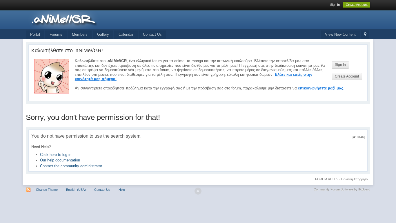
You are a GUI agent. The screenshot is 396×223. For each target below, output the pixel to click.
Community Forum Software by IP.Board (342, 189)
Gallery (103, 34)
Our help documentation (60, 160)
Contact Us (152, 34)
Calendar (126, 34)
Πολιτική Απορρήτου (355, 179)
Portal (35, 34)
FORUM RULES (326, 179)
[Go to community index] (78, 19)
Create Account (357, 4)
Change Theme (47, 189)
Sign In (335, 4)
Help (122, 189)
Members (80, 34)
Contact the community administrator (71, 166)
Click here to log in (55, 154)
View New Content (340, 34)
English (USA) (76, 189)
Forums (56, 34)
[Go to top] (198, 191)
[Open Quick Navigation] (365, 34)
